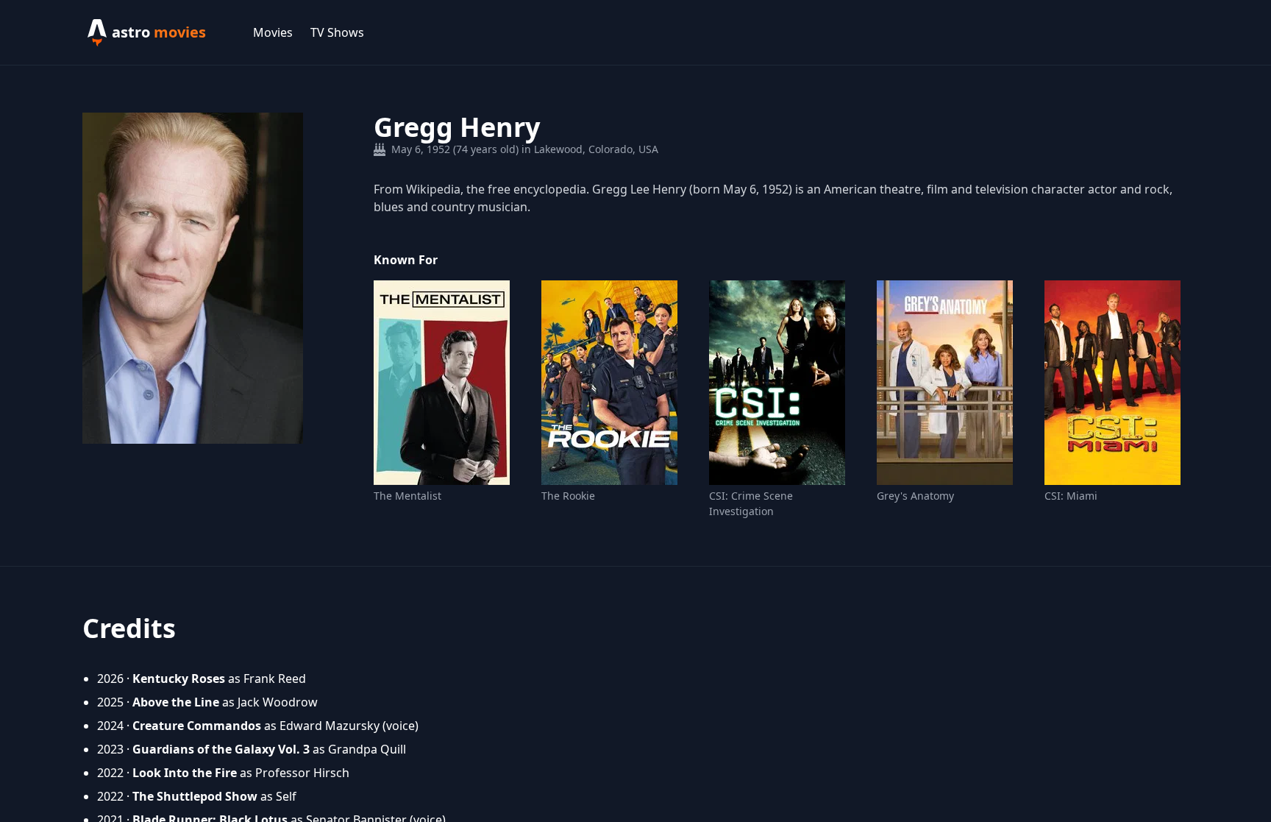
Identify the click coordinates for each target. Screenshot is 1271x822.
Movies (273, 32)
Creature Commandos (196, 726)
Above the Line (175, 702)
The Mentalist (407, 496)
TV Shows (337, 32)
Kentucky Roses (178, 678)
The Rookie (568, 496)
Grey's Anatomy (915, 496)
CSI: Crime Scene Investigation (751, 503)
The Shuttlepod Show (194, 796)
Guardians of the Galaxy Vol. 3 (221, 749)
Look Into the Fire (184, 773)
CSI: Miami (1070, 496)
